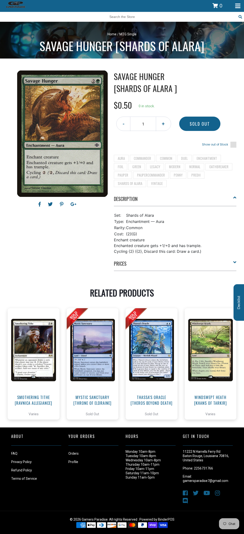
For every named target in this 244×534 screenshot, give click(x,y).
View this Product (35, 377)
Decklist (239, 302)
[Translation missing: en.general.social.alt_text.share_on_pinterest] (62, 204)
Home (112, 34)
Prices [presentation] (120, 263)
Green (136, 166)
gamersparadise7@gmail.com (205, 481)
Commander (142, 158)
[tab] (175, 200)
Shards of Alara (130, 183)
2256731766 (203, 468)
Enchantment (207, 158)
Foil (120, 166)
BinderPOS (166, 519)
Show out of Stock (215, 144)
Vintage (157, 183)
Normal (194, 166)
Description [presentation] (125, 198)
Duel (184, 158)
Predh (196, 175)
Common (166, 158)
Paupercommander (151, 175)
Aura (121, 158)
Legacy (155, 166)
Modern (174, 166)
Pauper (123, 175)
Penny (178, 175)
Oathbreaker (219, 166)
